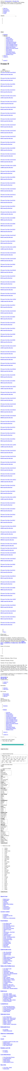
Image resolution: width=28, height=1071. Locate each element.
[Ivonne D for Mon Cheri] (8, 72)
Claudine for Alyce (7, 934)
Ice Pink (6, 867)
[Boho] (4, 778)
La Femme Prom (6, 941)
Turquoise (7, 856)
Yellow (6, 848)
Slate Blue (7, 859)
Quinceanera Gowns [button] (5, 1014)
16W (8, 759)
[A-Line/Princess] (4, 826)
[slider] (25, 745)
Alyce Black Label (7, 968)
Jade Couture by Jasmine (8, 978)
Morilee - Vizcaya (7, 1023)
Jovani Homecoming (7, 939)
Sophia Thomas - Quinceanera (9, 1024)
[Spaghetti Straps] (4, 840)
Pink (6, 868)
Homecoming (6, 1068)
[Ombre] (2, 799)
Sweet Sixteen (6, 909)
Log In (4, 13)
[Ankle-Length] (3, 813)
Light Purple (7, 866)
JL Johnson (5, 1051)
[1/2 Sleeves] (5, 832)
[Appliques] (4, 801)
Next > (4, 631)
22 (11, 758)
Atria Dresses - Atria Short (9, 932)
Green (6, 852)
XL (7, 762)
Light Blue (7, 857)
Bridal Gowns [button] (4, 991)
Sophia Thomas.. (7, 1060)
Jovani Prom (6, 940)
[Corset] (5, 786)
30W (10, 761)
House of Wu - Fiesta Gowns (9, 1018)
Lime (6, 853)
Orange (6, 877)
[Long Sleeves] (5, 834)
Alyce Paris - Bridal (7, 993)
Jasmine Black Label (7, 958)
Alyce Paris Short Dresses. (9, 1057)
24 (14, 758)
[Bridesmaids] (6, 772)
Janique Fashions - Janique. (9, 957)
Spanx (4, 1036)
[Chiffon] (3, 808)
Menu (2, 32)
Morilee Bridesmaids (7, 1030)
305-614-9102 (8, 1)
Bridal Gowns (6, 899)
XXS (18, 761)
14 (25, 757)
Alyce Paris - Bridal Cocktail (9, 995)
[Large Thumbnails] (2, 67)
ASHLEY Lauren (7, 954)
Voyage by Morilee (7, 1001)
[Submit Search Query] (15, 737)
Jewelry (5, 916)
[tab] (15, 709)
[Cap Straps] (4, 838)
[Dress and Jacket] (4, 779)
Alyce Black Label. (7, 923)
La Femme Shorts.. (7, 1058)
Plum (6, 874)
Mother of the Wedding (8, 904)
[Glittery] (2, 795)
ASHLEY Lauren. (7, 929)
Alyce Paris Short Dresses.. (9, 1006)
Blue (6, 860)
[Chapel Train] (3, 816)
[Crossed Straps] (4, 790)
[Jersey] (3, 811)
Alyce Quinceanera (7, 1016)
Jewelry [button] (2, 1038)
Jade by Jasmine (6, 977)
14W (4, 759)
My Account (6, 9)
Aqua (6, 855)
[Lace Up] (4, 791)
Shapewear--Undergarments (9, 918)
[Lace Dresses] (4, 780)
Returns (5, 683)
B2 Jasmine (5, 1029)
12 (23, 757)
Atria (4, 930)
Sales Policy (5, 689)
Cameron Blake (6, 971)
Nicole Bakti (6, 944)
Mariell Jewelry (6, 1042)
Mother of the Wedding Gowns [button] (8, 966)
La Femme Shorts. (7, 1010)
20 (9, 758)
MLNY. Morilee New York (9, 985)
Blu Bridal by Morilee (8, 997)
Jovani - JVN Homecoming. (9, 1007)
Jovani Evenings (6, 959)
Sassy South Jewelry (7, 1045)
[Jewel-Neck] (4, 823)
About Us (5, 687)
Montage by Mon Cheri (8, 984)
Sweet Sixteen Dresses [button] (6, 1054)
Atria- (4, 955)
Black (6, 885)
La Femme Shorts (7, 943)
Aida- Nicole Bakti (7, 952)
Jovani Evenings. (7, 981)
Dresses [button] (5, 709)
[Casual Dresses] (6, 773)
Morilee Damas (6, 1059)
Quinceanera (6, 906)
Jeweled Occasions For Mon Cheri (10, 1041)
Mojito (6, 849)
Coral (6, 878)
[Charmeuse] (3, 807)
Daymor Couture (7, 974)
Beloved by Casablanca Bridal (9, 996)
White (6, 889)
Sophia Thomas (6, 946)
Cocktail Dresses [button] (4, 1003)
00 (6, 757)
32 (25, 758)
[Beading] (4, 802)
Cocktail (5, 901)
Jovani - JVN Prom (7, 938)
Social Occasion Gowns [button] (6, 949)
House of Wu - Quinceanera (9, 1019)
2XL (11, 762)
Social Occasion (6, 907)
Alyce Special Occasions (8, 928)
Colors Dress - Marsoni (8, 972)
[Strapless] (4, 841)
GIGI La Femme (6, 935)
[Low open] (4, 792)
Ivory (6, 879)
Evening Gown (14, 642)
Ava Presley (5, 933)
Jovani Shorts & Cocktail (8, 1009)
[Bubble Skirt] (5, 783)
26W (3, 761)
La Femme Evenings (7, 960)
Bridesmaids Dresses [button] (5, 1026)
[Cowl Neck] (4, 819)
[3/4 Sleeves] (5, 833)
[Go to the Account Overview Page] (1, 6)
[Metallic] (2, 796)
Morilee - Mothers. (7, 963)
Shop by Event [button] (4, 896)
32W (14, 761)
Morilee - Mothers (7, 987)
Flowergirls (5, 902)
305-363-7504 (16, 1)
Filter (4, 69)
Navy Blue (7, 861)
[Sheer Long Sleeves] (5, 835)
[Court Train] (3, 817)
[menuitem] (15, 8)
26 (17, 758)
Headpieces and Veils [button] (5, 1047)
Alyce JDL (5, 969)
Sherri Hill (5, 945)
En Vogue (5, 1050)
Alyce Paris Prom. (7, 927)
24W (23, 759)
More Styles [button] (3, 1064)
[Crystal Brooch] (4, 805)
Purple (6, 863)
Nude (6, 881)
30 (22, 758)
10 (20, 757)
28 (19, 758)
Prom (4, 905)
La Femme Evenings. (7, 982)
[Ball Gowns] (4, 777)
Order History (6, 695)
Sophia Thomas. (6, 1011)
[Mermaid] (4, 828)
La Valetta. (5, 962)
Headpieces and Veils (7, 915)
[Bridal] (6, 771)
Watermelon (7, 872)
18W (11, 759)
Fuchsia (6, 871)
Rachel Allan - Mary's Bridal (9, 999)
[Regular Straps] (4, 839)
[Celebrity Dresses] (5, 784)
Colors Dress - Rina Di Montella (10, 973)
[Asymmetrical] (3, 815)
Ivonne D (5, 60)
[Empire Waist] (4, 827)
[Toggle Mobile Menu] (1, 702)
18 (6, 758)
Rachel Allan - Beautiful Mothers (10, 988)
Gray (6, 886)
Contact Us (5, 682)
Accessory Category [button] (5, 911)
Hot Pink (7, 870)
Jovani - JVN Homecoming (9, 937)
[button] (5, 34)
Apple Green (7, 851)
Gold (6, 882)
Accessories (5, 914)
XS (21, 761)
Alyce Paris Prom (7, 953)
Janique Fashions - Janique (9, 979)
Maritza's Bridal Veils (7, 1044)
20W (15, 759)
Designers (5, 705)
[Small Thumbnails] (1, 67)
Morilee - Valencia (7, 1021)
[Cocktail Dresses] (6, 774)
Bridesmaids (6, 900)
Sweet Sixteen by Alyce (8, 1062)
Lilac (6, 864)
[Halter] (4, 821)
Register (5, 12)
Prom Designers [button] (4, 920)
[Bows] (4, 804)
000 (4, 757)
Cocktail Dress (7, 642)
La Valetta (5, 983)
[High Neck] (4, 822)
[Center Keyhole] (5, 785)
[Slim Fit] (4, 829)
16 (3, 758)
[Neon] (2, 797)
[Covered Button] (4, 789)
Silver (6, 887)
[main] (14, 347)
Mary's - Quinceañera (8, 1020)
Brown (6, 883)
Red (5, 875)
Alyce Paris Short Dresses (8, 925)
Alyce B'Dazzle (6, 924)
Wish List (5, 8)
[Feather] (3, 810)
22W (19, 759)
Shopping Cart (6, 10)
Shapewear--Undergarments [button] (7, 1033)
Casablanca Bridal (7, 998)
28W (6, 761)
